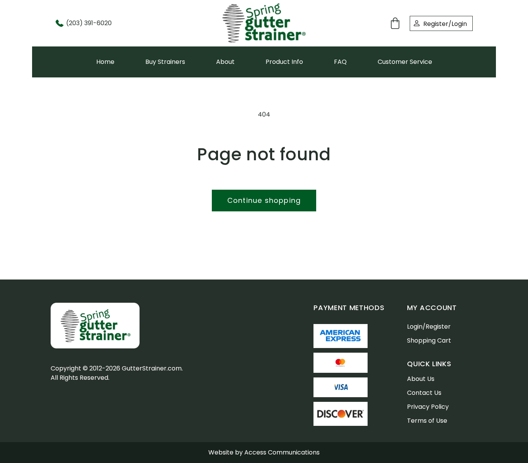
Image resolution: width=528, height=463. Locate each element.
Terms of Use (427, 420)
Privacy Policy (428, 406)
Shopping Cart (429, 340)
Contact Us (424, 392)
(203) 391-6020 (89, 23)
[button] (396, 23)
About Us (420, 378)
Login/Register (429, 326)
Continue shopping (264, 200)
